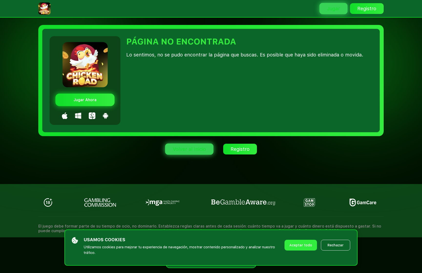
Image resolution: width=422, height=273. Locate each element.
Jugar (333, 8)
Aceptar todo (300, 245)
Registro (366, 8)
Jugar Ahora (85, 100)
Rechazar (335, 245)
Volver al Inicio (189, 149)
